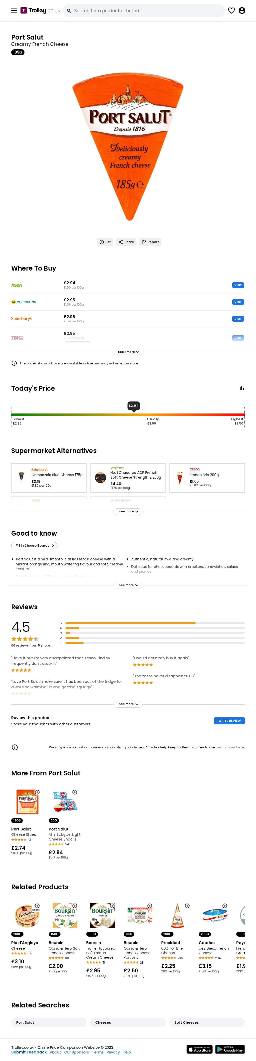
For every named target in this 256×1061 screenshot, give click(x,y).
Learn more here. (231, 747)
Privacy (113, 1052)
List (108, 242)
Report (153, 242)
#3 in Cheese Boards (32, 545)
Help (127, 1052)
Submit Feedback (29, 1052)
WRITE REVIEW (229, 721)
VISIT (238, 285)
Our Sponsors (76, 1052)
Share (129, 242)
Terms (98, 1052)
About (55, 1052)
